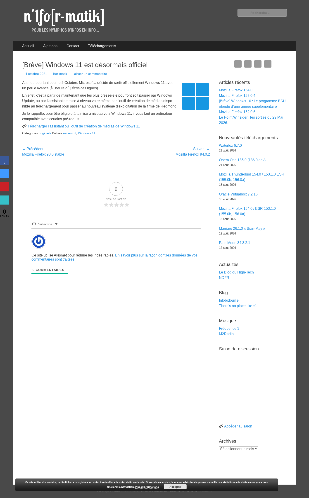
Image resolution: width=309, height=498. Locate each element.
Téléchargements (102, 46)
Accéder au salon (238, 426)
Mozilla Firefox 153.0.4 (237, 96)
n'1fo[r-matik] (130, 491)
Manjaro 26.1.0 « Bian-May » (242, 228)
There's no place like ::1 (238, 306)
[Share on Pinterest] (4, 190)
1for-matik (59, 74)
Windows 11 (86, 133)
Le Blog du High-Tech (236, 272)
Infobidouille (229, 300)
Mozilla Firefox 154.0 (235, 90)
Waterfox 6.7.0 (230, 145)
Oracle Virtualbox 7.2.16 (238, 194)
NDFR (224, 278)
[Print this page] (4, 203)
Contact (73, 46)
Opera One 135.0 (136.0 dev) (242, 160)
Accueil (28, 46)
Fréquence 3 (229, 328)
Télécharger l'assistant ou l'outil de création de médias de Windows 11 (84, 126)
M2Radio (226, 334)
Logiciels (45, 133)
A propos (50, 46)
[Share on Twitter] (4, 177)
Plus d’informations (147, 486)
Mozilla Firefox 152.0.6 (237, 112)
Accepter (175, 487)
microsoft (69, 133)
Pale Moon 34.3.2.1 (234, 243)
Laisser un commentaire (89, 74)
